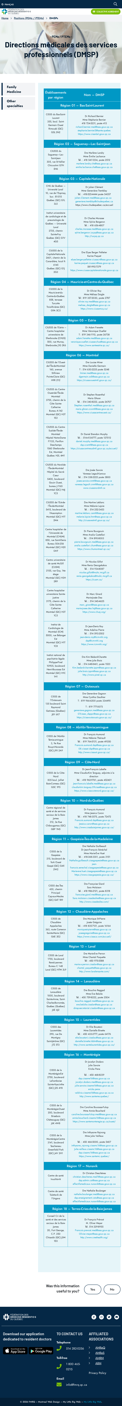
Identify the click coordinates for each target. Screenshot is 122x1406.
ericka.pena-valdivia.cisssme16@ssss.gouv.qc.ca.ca (94, 1090)
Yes (92, 1289)
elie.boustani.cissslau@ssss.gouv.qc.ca (94, 1037)
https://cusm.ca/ (94, 579)
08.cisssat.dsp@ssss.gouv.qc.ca (94, 748)
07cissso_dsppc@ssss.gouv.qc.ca (94, 714)
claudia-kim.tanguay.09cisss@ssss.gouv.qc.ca (94, 787)
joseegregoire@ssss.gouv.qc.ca (94, 933)
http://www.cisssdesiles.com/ (94, 901)
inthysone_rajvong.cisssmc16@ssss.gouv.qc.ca (94, 1145)
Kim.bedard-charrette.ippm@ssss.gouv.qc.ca (94, 667)
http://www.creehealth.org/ (94, 1237)
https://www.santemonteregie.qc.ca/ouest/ (94, 1121)
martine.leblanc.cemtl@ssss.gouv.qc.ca (94, 513)
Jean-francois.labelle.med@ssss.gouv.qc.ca (94, 783)
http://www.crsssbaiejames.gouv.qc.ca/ (94, 827)
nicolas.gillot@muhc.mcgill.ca (94, 572)
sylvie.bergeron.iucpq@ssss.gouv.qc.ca (94, 232)
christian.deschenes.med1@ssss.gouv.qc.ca (94, 1176)
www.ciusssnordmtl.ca (94, 488)
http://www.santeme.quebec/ (94, 1096)
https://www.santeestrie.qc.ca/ (94, 345)
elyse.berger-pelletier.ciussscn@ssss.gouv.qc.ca (94, 259)
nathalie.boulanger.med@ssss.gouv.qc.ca (94, 1194)
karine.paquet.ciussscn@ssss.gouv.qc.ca (94, 263)
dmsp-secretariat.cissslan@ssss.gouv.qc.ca (94, 1008)
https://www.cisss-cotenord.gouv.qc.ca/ (94, 790)
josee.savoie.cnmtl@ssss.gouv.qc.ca (94, 480)
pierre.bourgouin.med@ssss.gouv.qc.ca (93, 542)
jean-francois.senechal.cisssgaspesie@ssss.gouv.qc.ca (94, 865)
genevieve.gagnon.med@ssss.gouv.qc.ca (94, 710)
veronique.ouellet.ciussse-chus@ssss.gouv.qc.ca (94, 341)
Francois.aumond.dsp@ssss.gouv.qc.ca (94, 745)
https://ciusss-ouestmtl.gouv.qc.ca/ (94, 380)
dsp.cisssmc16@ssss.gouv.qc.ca (94, 1152)
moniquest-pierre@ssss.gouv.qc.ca (94, 929)
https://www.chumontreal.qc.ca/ (94, 549)
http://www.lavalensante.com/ (94, 971)
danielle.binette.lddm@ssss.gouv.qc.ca (94, 1041)
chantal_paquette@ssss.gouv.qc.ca (94, 968)
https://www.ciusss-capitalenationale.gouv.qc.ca (94, 270)
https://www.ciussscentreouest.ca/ (94, 412)
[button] (18, 89)
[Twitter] (109, 1317)
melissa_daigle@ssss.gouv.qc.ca (94, 305)
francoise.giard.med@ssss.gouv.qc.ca (94, 894)
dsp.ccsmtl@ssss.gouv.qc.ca (94, 445)
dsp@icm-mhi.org (94, 640)
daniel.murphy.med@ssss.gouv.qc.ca (94, 441)
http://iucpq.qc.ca (94, 236)
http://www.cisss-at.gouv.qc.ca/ (94, 752)
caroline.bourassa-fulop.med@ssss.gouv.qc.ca (94, 1114)
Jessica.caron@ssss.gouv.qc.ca (94, 823)
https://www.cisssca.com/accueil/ (94, 936)
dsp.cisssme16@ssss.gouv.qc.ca (94, 1078)
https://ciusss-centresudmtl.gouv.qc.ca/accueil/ (94, 448)
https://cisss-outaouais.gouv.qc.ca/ (94, 717)
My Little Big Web (92, 1401)
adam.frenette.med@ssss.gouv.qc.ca (94, 338)
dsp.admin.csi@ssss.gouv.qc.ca (94, 1180)
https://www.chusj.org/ (94, 612)
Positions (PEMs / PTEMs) (29, 18)
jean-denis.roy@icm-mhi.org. (94, 637)
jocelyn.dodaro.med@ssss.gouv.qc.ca (94, 1082)
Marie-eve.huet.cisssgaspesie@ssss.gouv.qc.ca (94, 871)
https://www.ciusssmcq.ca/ (94, 308)
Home (4, 18)
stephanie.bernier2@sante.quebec (94, 130)
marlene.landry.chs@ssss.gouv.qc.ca (94, 163)
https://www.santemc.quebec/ (94, 1156)
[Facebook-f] (94, 1317)
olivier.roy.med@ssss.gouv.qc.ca (94, 301)
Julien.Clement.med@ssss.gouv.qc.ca (94, 198)
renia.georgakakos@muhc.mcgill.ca (94, 576)
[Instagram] (101, 1317)
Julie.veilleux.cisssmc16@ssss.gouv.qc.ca (94, 1149)
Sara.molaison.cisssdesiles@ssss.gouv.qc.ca (94, 898)
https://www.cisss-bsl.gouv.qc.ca (94, 134)
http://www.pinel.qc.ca (94, 674)
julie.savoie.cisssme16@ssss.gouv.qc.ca (94, 1085)
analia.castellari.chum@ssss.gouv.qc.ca (93, 545)
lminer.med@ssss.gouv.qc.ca (94, 373)
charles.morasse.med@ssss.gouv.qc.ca (94, 229)
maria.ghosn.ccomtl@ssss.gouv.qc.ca (94, 409)
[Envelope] (116, 1317)
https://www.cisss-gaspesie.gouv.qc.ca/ (94, 874)
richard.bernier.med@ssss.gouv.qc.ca (94, 127)
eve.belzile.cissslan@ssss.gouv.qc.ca (94, 1004)
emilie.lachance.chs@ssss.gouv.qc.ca (94, 167)
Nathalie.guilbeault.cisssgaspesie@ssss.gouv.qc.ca (94, 860)
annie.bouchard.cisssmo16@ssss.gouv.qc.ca (94, 1118)
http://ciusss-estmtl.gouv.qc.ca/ (94, 520)
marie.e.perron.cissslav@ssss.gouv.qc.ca (94, 964)
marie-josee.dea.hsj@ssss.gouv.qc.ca (94, 608)
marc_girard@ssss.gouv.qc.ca (94, 604)
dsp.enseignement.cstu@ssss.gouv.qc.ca (94, 1197)
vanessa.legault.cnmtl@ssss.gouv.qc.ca (94, 484)
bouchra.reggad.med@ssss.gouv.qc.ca (94, 1001)
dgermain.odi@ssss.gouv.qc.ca (94, 376)
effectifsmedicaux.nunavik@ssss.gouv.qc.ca (94, 1184)
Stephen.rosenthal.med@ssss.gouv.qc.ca (94, 405)
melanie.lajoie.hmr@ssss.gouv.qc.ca (94, 516)
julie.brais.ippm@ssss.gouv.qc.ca (94, 671)
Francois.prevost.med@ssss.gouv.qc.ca (94, 1230)
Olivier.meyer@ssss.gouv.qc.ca (94, 1234)
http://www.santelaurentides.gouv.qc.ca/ (94, 1044)
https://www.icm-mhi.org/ (94, 644)
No (112, 1289)
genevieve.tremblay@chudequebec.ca (94, 201)
